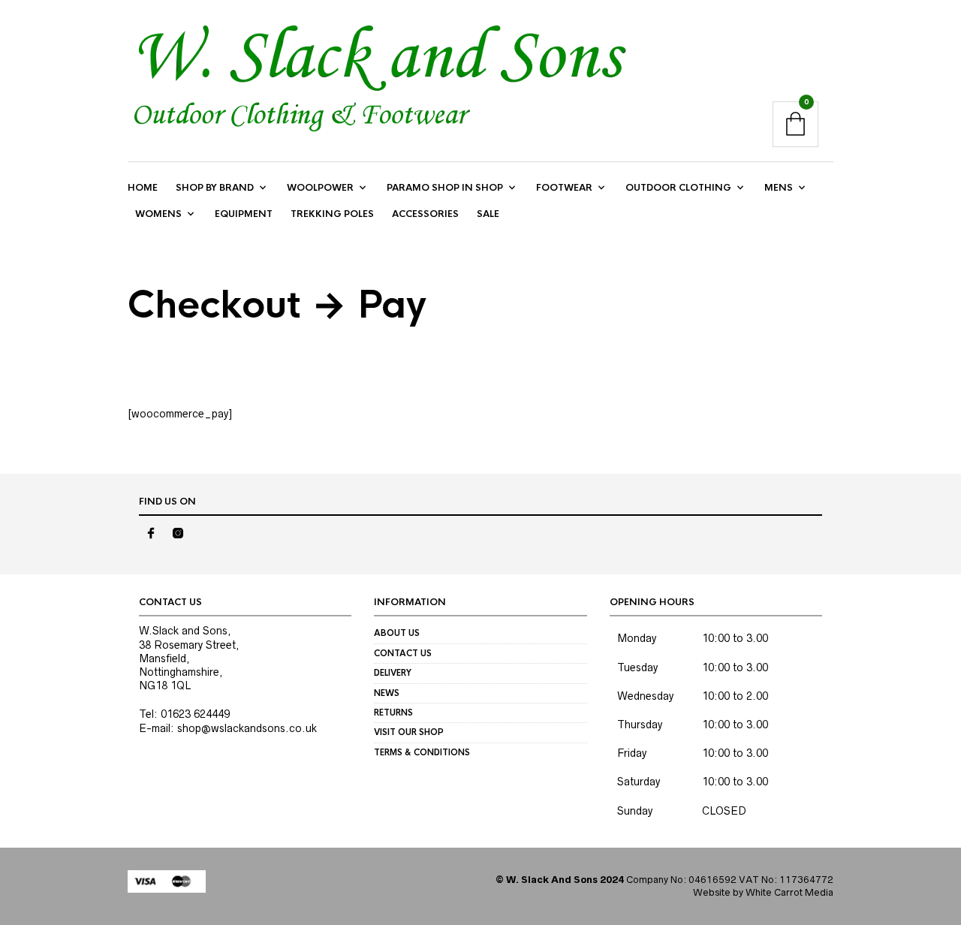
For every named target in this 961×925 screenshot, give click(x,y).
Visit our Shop (409, 732)
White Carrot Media (789, 892)
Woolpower (320, 188)
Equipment (244, 214)
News (386, 693)
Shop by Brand (215, 188)
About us (397, 633)
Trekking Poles (332, 214)
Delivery (392, 672)
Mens (778, 188)
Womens (158, 214)
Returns (393, 712)
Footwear (564, 188)
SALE (488, 214)
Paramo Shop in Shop (445, 188)
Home (143, 188)
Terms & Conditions (422, 752)
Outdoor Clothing (678, 188)
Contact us (403, 653)
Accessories (425, 214)
